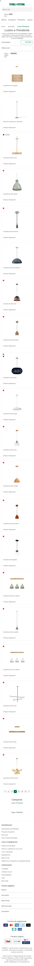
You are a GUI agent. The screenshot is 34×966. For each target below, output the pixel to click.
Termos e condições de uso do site (12, 849)
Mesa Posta (5, 900)
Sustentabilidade (6, 875)
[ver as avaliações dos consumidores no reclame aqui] (17, 941)
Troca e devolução (7, 852)
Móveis (4, 20)
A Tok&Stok (5, 869)
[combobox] (21, 48)
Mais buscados (7, 906)
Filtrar (28, 42)
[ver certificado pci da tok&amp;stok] (26, 941)
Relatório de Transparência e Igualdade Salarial (16, 861)
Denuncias (5, 835)
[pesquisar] (30, 9)
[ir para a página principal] (17, 4)
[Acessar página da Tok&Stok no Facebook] (9, 816)
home (3, 26)
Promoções (21, 20)
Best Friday (5, 881)
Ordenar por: (6, 48)
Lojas (3, 878)
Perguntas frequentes (8, 832)
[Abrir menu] (6, 4)
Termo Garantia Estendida (9, 838)
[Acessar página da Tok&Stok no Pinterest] (19, 816)
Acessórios (12, 20)
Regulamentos (6, 855)
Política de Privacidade (8, 846)
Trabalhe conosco (7, 872)
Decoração (5, 895)
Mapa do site (5, 858)
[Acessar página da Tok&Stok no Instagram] (14, 816)
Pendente (19, 803)
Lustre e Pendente (23, 26)
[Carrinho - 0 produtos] (31, 4)
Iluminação (11, 26)
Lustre (13, 803)
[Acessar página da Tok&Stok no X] (24, 816)
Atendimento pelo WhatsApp (10, 829)
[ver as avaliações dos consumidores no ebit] (8, 941)
